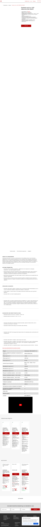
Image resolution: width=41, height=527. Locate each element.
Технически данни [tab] (21, 251)
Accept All (36, 523)
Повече (6, 433)
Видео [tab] (29, 251)
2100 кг (26, 384)
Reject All (31, 523)
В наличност (17, 525)
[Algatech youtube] (38, 1)
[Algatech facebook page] (40, 1)
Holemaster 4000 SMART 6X (30, 351)
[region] (30, 521)
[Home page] (3, 1)
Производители (5, 5)
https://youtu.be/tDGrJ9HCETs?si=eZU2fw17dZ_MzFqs (11, 348)
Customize (25, 523)
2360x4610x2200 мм (28, 381)
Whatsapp (34, 1)
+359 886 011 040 (27, 1)
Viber (31, 1)
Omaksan (9, 5)
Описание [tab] (12, 251)
